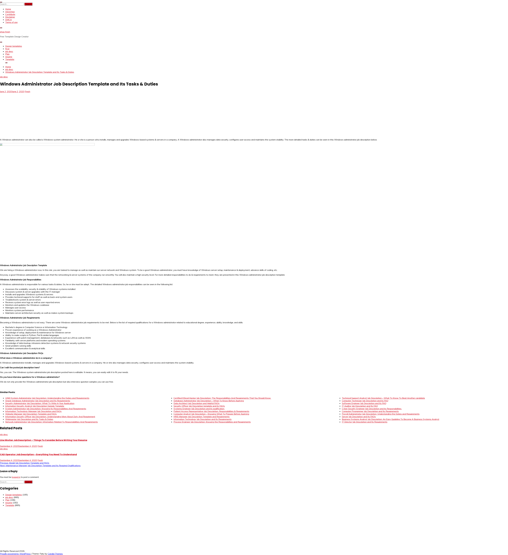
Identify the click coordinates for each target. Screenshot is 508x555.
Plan (7, 54)
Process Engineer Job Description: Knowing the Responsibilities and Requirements (212, 422)
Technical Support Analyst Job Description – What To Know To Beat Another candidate (383, 398)
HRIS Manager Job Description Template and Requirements (202, 416)
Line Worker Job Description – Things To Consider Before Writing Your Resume (43, 440)
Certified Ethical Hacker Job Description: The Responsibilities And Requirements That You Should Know (222, 398)
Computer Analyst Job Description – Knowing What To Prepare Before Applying (211, 414)
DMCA (8, 19)
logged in (16, 477)
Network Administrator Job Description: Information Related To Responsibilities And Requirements (51, 422)
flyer (7, 48)
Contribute (10, 14)
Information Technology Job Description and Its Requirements (203, 419)
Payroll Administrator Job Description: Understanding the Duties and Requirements (380, 414)
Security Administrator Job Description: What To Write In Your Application (39, 403)
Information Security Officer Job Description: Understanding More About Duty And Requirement (50, 416)
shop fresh (5, 31)
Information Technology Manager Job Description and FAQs (33, 411)
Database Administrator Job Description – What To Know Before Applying (209, 400)
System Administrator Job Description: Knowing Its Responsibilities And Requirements (45, 408)
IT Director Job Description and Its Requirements (364, 422)
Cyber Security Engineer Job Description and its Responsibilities (372, 408)
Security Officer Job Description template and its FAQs (199, 406)
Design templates (13, 46)
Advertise (10, 11)
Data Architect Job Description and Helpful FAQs (196, 403)
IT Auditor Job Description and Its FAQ (360, 406)
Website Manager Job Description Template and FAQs (31, 414)
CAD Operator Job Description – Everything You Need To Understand (38, 454)
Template (9, 59)
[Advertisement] (22, 112)
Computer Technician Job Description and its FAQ (365, 400)
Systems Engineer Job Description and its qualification (199, 408)
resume (8, 56)
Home (8, 9)
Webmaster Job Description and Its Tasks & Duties (29, 419)
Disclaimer (10, 17)
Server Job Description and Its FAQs (359, 416)
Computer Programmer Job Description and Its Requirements (370, 411)
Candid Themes (55, 553)
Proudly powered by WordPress (15, 553)
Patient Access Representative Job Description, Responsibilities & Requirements (211, 411)
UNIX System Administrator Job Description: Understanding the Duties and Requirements (47, 398)
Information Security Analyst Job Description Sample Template (34, 406)
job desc (9, 51)
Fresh (27, 91)
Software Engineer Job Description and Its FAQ (364, 403)
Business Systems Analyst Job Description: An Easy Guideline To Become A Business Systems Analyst (390, 419)
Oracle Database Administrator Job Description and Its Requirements (37, 400)
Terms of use (11, 22)
